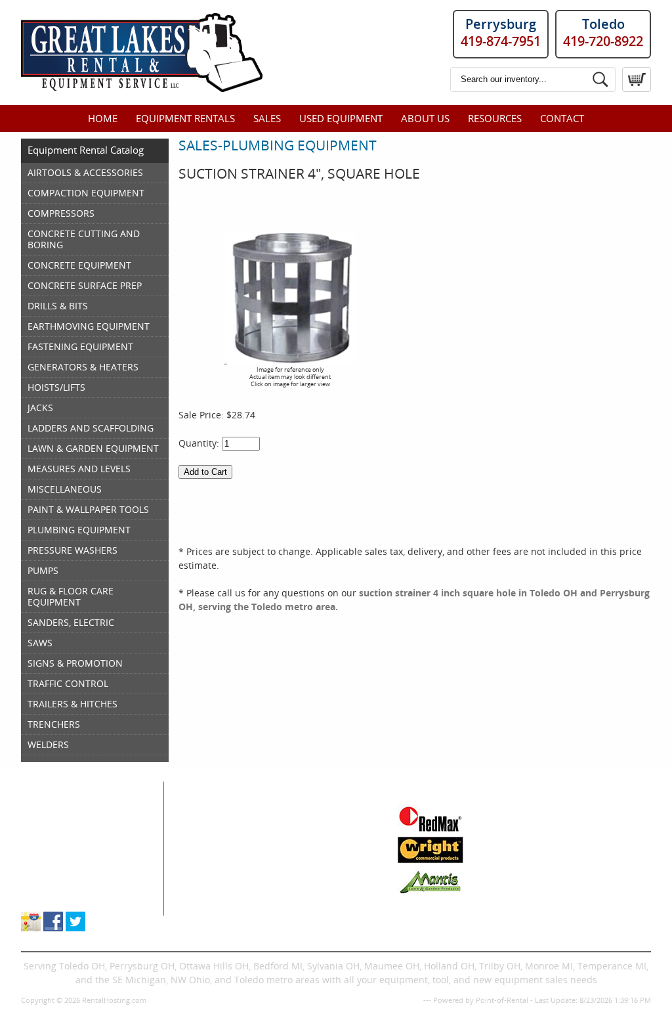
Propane (297, 853)
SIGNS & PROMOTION (75, 663)
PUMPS (43, 570)
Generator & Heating (324, 826)
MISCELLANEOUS (65, 489)
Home (102, 118)
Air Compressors (220, 812)
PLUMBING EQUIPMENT (79, 529)
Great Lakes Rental (81, 788)
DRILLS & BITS (58, 305)
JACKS (40, 407)
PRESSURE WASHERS (72, 550)
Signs (291, 895)
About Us (425, 118)
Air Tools (203, 826)
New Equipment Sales (69, 853)
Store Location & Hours (71, 895)
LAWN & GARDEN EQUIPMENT (93, 448)
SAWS (40, 642)
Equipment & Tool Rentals (78, 826)
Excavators (207, 881)
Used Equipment (341, 118)
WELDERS (48, 744)
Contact (562, 118)
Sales (267, 118)
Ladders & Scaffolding (327, 839)
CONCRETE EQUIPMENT (79, 265)
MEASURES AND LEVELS (79, 468)
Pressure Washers (318, 881)
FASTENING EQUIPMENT (80, 346)
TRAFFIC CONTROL (68, 683)
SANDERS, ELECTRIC (71, 622)
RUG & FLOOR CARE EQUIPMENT (71, 596)
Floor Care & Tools (318, 812)
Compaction (210, 839)
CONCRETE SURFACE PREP (85, 285)
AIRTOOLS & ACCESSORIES (85, 172)
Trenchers (206, 895)
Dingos (199, 908)
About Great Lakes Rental (76, 881)
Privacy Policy (398, 1000)
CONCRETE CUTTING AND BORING (84, 239)
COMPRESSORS (61, 213)
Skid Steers (208, 867)
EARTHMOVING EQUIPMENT (89, 326)
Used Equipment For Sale (76, 839)
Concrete (203, 853)
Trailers (295, 908)
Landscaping (307, 867)
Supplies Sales (53, 867)
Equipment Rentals (185, 118)
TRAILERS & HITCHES (72, 704)
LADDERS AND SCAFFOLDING (91, 428)
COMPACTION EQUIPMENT (86, 193)
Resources (495, 118)
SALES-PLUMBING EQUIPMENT (277, 145)
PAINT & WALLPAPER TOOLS (88, 509)
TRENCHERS (54, 724)
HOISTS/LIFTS (56, 387)
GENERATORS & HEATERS (83, 367)
